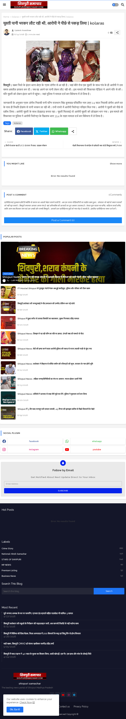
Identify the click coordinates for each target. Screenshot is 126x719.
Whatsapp (60, 131)
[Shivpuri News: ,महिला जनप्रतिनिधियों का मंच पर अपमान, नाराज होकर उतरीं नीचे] (8, 382)
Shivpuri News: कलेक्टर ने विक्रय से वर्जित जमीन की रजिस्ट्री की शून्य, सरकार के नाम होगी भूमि (55, 364)
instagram (34, 449)
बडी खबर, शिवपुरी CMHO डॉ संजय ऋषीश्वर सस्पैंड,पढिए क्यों (29, 643)
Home (6, 17)
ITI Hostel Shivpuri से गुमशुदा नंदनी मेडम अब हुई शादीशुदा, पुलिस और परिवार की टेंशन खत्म (54, 288)
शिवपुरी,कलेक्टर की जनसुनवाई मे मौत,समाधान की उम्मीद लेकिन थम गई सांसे (46, 303)
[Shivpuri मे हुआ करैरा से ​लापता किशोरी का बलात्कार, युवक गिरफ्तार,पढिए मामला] (8, 322)
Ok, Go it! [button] (15, 709)
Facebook (26, 131)
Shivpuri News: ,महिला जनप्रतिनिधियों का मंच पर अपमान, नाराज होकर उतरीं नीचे (50, 379)
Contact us (64, 706)
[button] (115, 4)
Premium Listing (62, 570)
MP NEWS (62, 565)
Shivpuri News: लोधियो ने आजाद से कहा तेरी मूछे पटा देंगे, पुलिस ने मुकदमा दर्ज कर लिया (52, 394)
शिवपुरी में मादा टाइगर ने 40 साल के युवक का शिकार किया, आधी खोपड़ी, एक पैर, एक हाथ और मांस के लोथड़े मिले (47, 653)
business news (62, 576)
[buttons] (63, 694)
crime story (62, 548)
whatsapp (97, 441)
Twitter (43, 131)
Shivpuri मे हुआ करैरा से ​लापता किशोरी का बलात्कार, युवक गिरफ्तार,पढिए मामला (48, 318)
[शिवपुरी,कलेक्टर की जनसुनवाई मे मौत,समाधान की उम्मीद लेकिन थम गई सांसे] (8, 307)
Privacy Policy (81, 706)
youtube (97, 449)
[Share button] (73, 131)
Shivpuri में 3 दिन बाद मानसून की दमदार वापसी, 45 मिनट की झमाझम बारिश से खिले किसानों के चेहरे (56, 409)
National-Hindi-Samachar (62, 554)
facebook (34, 441)
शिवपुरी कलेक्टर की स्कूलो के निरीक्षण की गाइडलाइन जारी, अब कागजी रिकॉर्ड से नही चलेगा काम (41, 623)
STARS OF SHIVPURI (62, 559)
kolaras (15, 17)
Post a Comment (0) (63, 220)
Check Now (26, 702)
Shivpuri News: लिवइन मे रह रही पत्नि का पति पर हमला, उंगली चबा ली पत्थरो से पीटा (51, 333)
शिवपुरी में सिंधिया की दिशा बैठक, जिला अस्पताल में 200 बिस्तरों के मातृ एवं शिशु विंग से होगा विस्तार (42, 633)
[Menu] (4, 4)
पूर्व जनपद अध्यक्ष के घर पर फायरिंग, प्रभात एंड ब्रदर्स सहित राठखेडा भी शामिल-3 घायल (38, 613)
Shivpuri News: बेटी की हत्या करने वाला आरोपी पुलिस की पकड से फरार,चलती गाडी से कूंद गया (55, 348)
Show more (116, 163)
